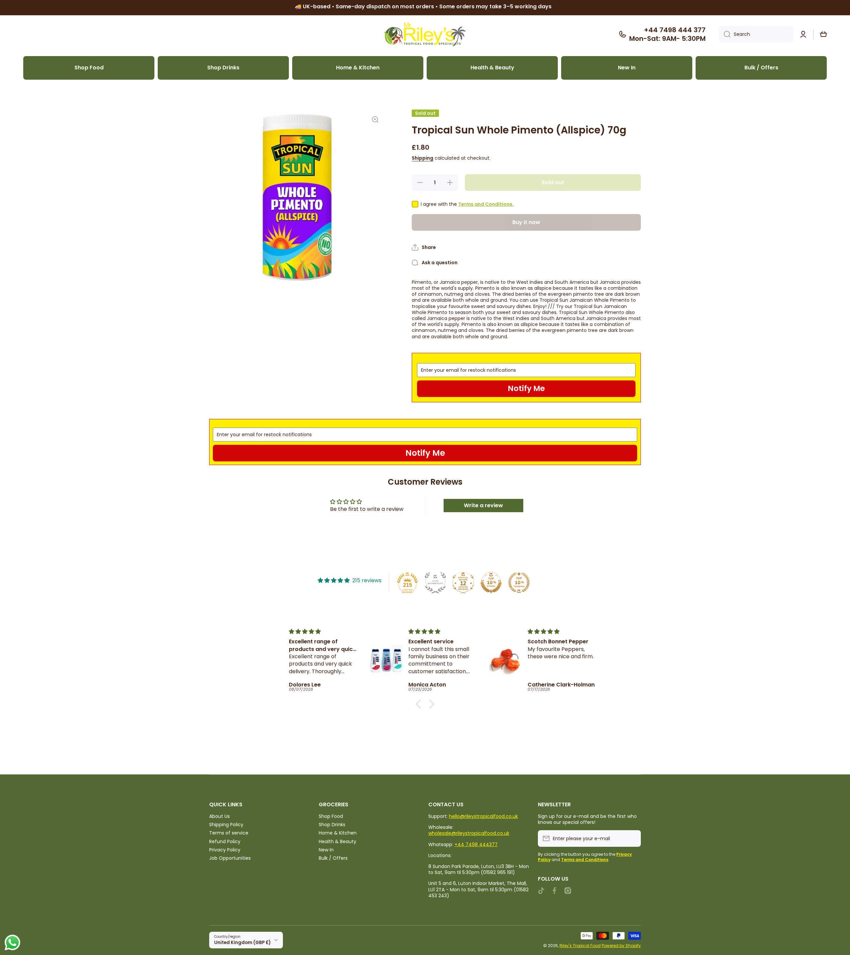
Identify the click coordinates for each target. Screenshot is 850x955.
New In (326, 849)
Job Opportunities (230, 858)
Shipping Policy (226, 824)
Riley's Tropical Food (580, 945)
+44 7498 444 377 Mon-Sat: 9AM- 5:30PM (667, 34)
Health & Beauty (337, 841)
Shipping (422, 158)
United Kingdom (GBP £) (242, 942)
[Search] (724, 34)
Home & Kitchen (338, 833)
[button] (823, 34)
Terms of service (228, 833)
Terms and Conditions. (486, 204)
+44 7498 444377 (476, 844)
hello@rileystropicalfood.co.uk (483, 816)
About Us (219, 816)
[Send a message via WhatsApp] (12, 942)
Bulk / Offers (333, 858)
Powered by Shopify (621, 945)
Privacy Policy (224, 849)
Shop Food (331, 816)
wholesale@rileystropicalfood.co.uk (468, 833)
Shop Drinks (332, 824)
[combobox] (756, 34)
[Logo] (425, 34)
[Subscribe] (632, 838)
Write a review (483, 505)
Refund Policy (224, 841)
